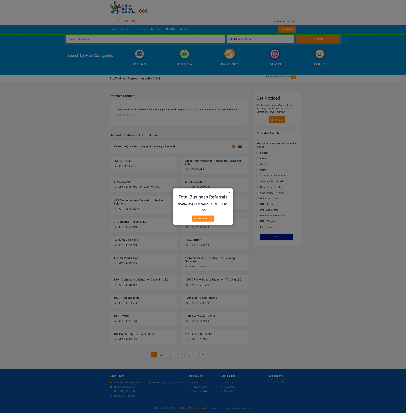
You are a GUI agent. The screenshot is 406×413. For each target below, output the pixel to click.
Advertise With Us (203, 218)
